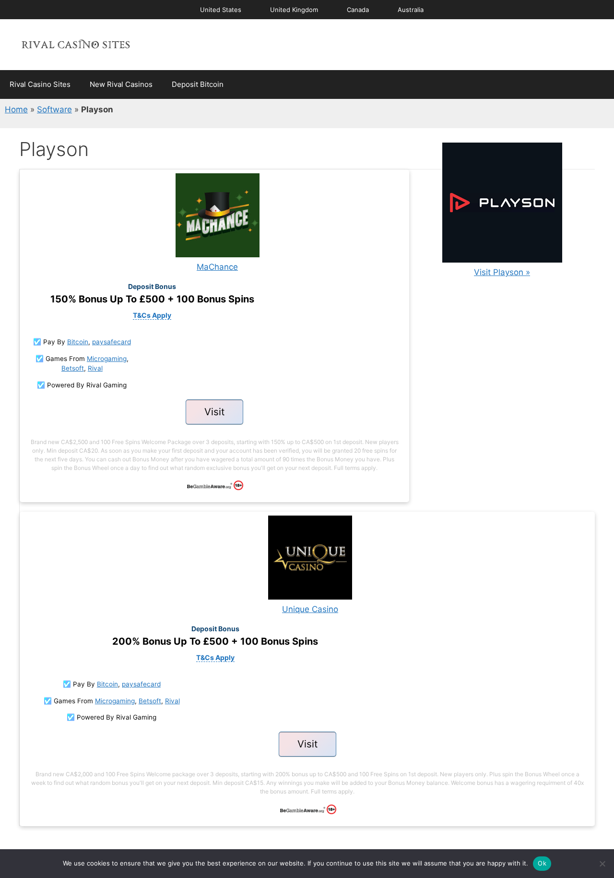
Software (54, 109)
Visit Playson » (502, 272)
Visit (214, 412)
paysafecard (111, 342)
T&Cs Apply (152, 315)
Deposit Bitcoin (198, 84)
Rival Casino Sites (40, 84)
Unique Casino (310, 609)
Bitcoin (77, 342)
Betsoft (72, 368)
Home (16, 109)
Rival (95, 368)
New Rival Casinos (121, 84)
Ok (542, 863)
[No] (602, 863)
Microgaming (107, 358)
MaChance (217, 267)
